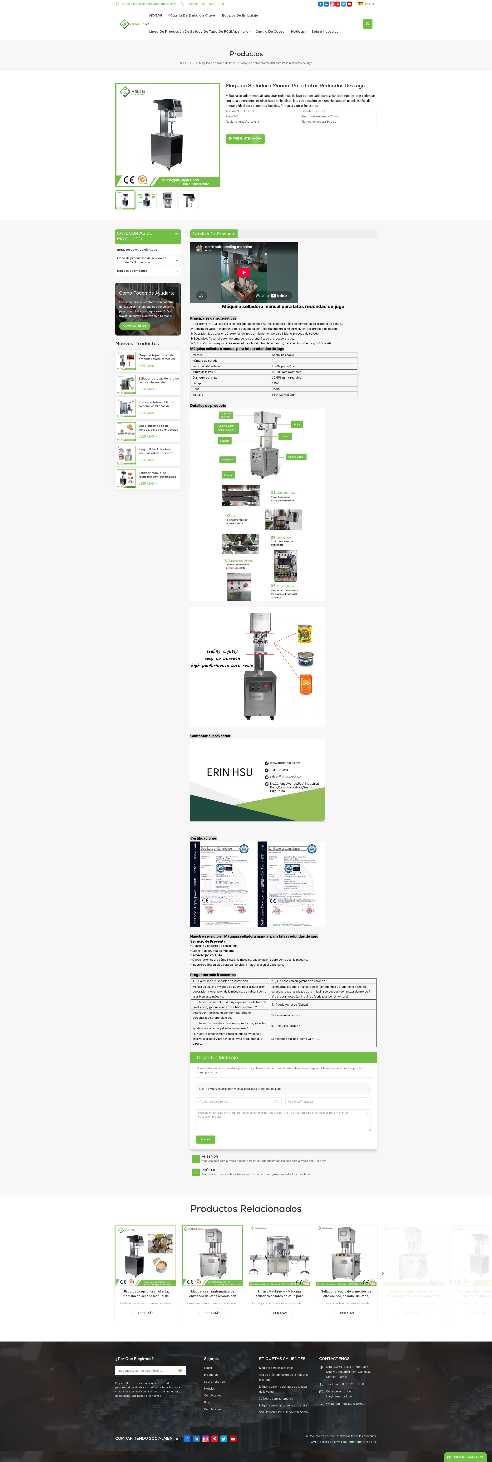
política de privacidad (333, 1441)
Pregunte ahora (247, 138)
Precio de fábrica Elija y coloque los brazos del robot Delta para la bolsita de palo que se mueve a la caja (158, 404)
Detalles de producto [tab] (214, 233)
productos (211, 1374)
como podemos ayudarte (147, 293)
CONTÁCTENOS (134, 326)
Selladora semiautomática (276, 1398)
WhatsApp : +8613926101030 (345, 1404)
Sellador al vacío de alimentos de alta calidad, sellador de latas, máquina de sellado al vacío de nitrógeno (346, 1293)
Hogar (208, 1368)
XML (314, 1441)
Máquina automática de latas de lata (283, 1405)
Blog (207, 1402)
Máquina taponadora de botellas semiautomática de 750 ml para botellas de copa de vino (158, 357)
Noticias (298, 32)
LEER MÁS (147, 366)
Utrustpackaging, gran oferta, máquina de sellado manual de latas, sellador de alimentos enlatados (146, 1293)
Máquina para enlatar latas (276, 1368)
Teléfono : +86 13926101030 (205, 4)
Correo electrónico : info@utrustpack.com (148, 4)
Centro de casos (269, 32)
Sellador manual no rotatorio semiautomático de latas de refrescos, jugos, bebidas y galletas (157, 475)
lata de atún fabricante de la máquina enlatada (283, 1377)
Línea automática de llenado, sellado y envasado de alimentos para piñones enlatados (158, 428)
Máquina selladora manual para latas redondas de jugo (245, 1089)
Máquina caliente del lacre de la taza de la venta (283, 1389)
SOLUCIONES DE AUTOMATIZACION (283, 1412)
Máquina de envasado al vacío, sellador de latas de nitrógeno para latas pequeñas (413, 1293)
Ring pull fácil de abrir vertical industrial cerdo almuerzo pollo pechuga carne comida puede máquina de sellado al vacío (159, 451)
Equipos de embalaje (240, 15)
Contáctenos (212, 1395)
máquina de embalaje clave (191, 15)
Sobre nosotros (325, 32)
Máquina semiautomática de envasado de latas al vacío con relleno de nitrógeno (212, 1293)
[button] (382, 1273)
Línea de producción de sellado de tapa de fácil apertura (198, 32)
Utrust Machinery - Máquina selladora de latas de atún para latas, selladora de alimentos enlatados (279, 1293)
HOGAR (156, 15)
